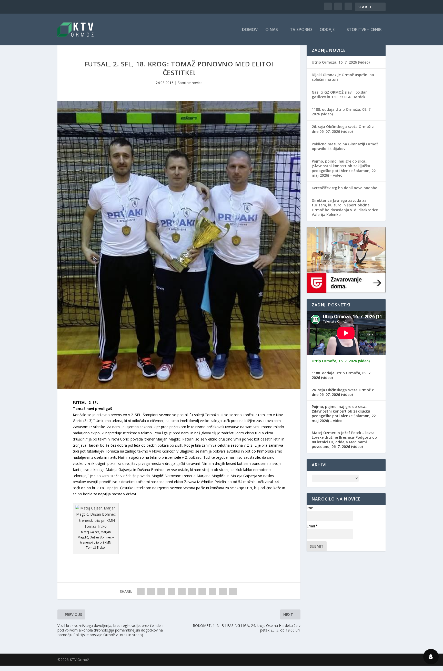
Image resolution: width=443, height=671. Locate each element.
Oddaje (327, 29)
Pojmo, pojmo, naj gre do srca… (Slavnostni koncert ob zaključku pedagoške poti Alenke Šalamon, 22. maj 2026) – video (344, 168)
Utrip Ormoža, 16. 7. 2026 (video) (341, 62)
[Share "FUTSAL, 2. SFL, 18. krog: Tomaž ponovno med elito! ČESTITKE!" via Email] (223, 591)
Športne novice (190, 82)
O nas (271, 29)
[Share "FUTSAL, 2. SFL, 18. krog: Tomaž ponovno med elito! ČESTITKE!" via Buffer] (202, 591)
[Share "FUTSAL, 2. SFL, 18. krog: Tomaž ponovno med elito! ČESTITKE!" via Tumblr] (171, 591)
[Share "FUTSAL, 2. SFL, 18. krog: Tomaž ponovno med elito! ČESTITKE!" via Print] (233, 591)
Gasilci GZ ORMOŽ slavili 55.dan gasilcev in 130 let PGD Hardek (340, 94)
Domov (250, 29)
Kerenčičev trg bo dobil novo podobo (344, 187)
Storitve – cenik (364, 29)
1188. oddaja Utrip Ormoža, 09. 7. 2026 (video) (341, 111)
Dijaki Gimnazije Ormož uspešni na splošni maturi (343, 77)
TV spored (301, 29)
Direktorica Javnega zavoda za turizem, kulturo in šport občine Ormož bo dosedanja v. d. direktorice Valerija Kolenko (345, 207)
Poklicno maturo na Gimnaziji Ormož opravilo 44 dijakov (345, 146)
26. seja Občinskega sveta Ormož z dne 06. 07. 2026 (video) (343, 129)
